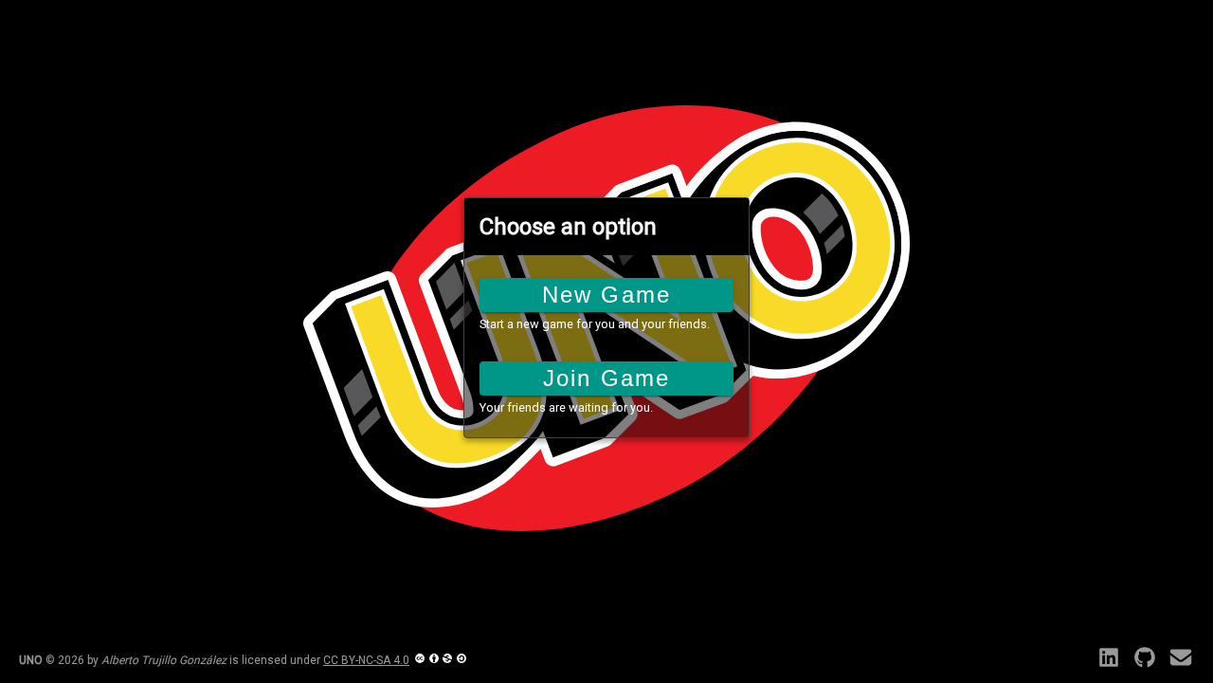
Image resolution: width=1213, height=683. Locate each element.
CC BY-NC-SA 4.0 (366, 660)
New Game (606, 294)
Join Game (606, 378)
